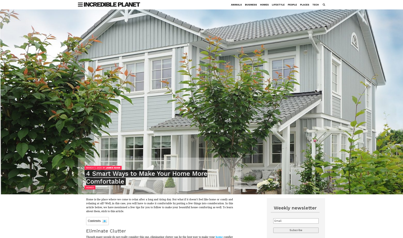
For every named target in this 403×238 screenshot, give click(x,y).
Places (304, 4)
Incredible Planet (112, 4)
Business (251, 4)
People (292, 4)
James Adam (113, 168)
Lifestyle (278, 4)
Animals (236, 4)
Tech (315, 4)
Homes (264, 4)
